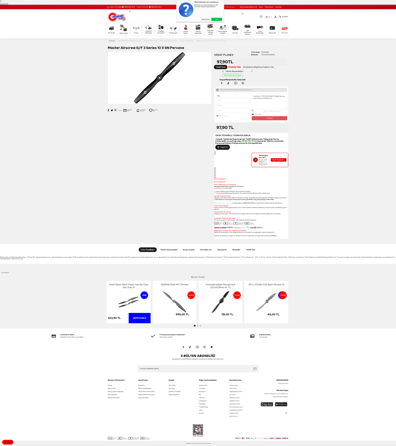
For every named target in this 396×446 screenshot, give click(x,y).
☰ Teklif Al (222, 147)
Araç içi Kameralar (198, 32)
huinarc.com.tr (234, 413)
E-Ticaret (192, 443)
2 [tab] (197, 326)
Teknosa (201, 398)
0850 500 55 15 (129, 7)
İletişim (110, 385)
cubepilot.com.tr (234, 401)
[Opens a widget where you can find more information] (7, 442)
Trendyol (202, 388)
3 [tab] (200, 326)
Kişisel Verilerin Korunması (146, 394)
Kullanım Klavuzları (114, 398)
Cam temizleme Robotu (247, 32)
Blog (260, 7)
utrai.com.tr (233, 388)
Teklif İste (220, 67)
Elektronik (272, 33)
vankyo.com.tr (233, 385)
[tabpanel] (129, 302)
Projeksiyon (173, 33)
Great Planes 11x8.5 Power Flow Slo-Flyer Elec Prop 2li (128, 286)
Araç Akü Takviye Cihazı (210, 32)
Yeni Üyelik (172, 385)
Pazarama (202, 404)
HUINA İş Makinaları (148, 32)
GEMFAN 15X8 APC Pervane (174, 284)
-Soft (187, 443)
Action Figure (185, 32)
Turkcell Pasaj (203, 407)
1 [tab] (195, 326)
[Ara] (242, 13)
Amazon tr (202, 391)
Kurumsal (278, 7)
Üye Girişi (172, 388)
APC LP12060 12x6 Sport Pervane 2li (266, 284)
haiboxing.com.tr (234, 398)
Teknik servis (269, 7)
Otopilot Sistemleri (160, 32)
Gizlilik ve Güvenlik (175, 391)
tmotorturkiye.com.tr (236, 407)
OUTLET (284, 33)
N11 (200, 394)
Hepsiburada (203, 385)
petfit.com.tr (233, 416)
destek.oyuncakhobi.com (248, 7)
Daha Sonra (205, 19)
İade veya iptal (112, 394)
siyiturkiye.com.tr (234, 404)
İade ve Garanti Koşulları (115, 391)
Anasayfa (141, 385)
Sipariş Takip (112, 388)
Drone (136, 33)
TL (285, 17)
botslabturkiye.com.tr (236, 410)
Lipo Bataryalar (260, 32)
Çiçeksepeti (203, 401)
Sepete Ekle (139, 318)
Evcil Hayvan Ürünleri (222, 32)
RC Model (111, 33)
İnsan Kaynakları (143, 398)
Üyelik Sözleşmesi (174, 394)
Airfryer (235, 33)
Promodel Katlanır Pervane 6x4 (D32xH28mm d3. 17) (220, 286)
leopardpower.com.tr (235, 391)
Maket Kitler (124, 33)
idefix (201, 410)
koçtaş (201, 413)
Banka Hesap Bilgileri (144, 388)
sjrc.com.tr (232, 394)
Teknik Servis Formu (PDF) (146, 391)
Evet (216, 19)
